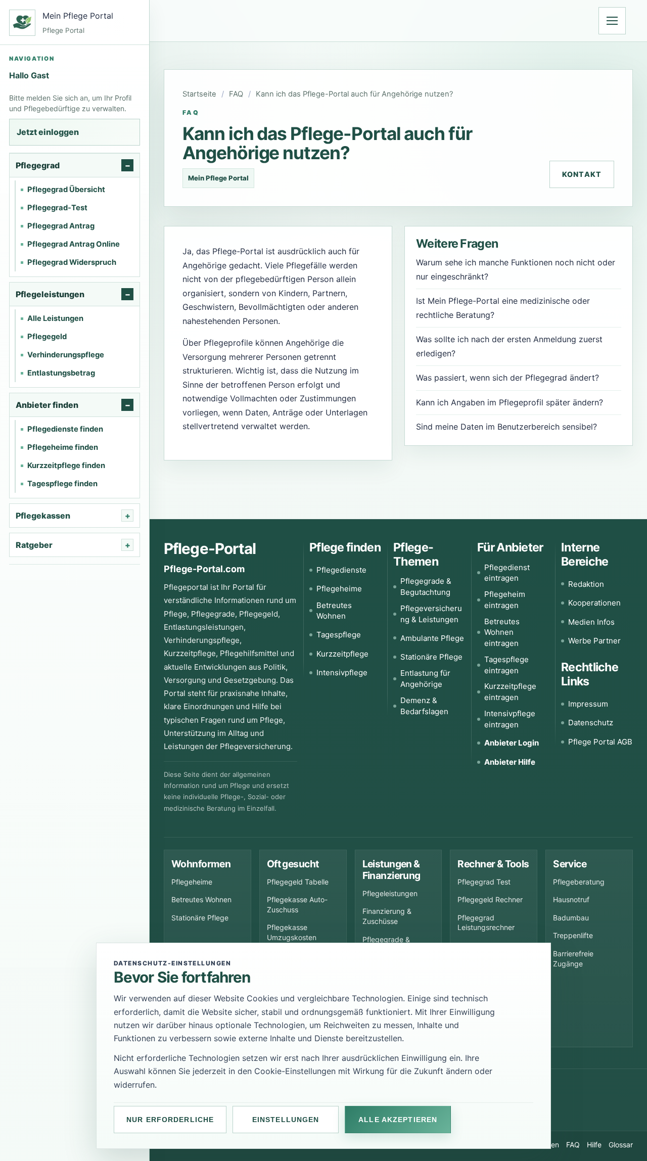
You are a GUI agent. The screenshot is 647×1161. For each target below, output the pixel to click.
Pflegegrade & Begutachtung (425, 586)
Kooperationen (594, 603)
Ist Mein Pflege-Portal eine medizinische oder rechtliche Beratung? (503, 308)
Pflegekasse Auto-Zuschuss (297, 904)
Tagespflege (338, 634)
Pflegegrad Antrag (61, 225)
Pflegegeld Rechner (490, 899)
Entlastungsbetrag (61, 373)
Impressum (588, 704)
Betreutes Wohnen (334, 610)
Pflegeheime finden (62, 447)
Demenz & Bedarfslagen (424, 705)
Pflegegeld (47, 336)
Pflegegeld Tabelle (298, 881)
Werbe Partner (594, 640)
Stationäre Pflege (431, 657)
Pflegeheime (339, 588)
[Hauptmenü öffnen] (612, 20)
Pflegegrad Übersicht (66, 189)
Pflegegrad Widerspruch (71, 262)
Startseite (199, 94)
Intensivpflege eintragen (509, 719)
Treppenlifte (573, 935)
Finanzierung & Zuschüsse (386, 916)
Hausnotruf (571, 899)
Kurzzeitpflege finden (66, 465)
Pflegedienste (341, 570)
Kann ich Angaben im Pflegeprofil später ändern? (509, 402)
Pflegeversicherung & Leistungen (431, 613)
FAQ (236, 94)
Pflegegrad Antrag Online (73, 244)
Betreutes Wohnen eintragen (502, 632)
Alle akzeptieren (397, 1120)
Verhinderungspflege (65, 354)
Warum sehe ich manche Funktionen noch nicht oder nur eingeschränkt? (515, 269)
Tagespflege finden (62, 483)
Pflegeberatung (579, 881)
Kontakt (582, 174)
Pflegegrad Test (484, 881)
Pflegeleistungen (390, 893)
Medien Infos (591, 622)
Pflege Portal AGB (600, 742)
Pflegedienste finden (65, 429)
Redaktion (586, 584)
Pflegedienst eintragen (507, 573)
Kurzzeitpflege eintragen (510, 691)
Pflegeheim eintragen (504, 599)
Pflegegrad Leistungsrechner (486, 922)
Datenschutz (590, 722)
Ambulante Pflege (432, 638)
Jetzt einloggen (48, 132)
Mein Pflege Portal (218, 178)
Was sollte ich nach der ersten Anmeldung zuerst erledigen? (509, 346)
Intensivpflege (341, 672)
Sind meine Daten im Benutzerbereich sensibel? (506, 427)
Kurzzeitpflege (342, 654)
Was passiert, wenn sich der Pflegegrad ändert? (507, 378)
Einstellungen (285, 1120)
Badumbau (571, 917)
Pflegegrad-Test (57, 207)
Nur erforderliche (170, 1120)
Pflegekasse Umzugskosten (291, 932)
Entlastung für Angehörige (425, 678)
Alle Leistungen (55, 318)
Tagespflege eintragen (506, 665)
